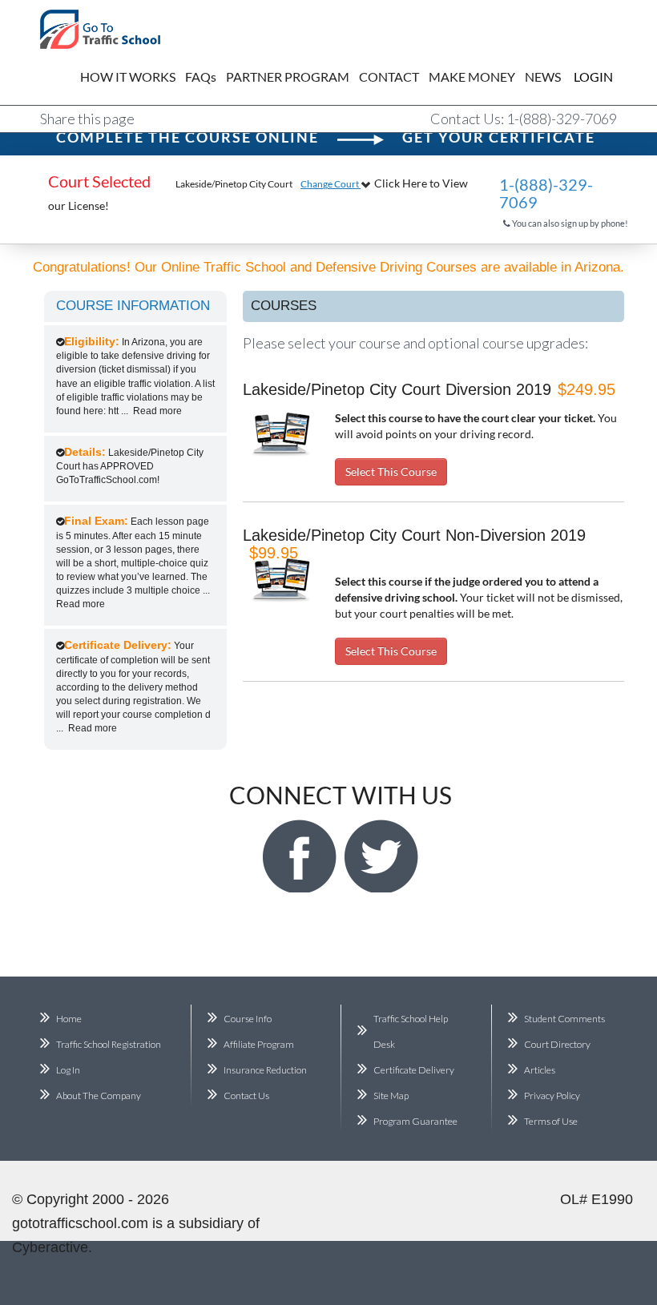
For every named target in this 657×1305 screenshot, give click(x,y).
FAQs (200, 76)
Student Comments (564, 1019)
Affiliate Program (259, 1044)
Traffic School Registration (108, 1044)
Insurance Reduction (265, 1070)
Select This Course (391, 471)
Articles (539, 1070)
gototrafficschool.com (80, 1223)
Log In (68, 1070)
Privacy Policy (552, 1096)
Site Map (391, 1096)
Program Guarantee (415, 1121)
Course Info (248, 1019)
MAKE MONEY (472, 76)
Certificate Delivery (413, 1070)
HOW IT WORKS (127, 76)
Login (582, 76)
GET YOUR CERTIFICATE (498, 137)
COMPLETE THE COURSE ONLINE (187, 137)
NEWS (543, 76)
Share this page (87, 118)
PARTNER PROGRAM (287, 76)
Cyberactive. (52, 1247)
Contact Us (246, 1096)
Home (69, 1019)
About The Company (98, 1096)
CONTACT (389, 76)
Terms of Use (551, 1121)
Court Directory (557, 1044)
